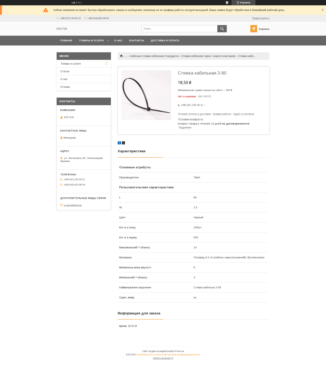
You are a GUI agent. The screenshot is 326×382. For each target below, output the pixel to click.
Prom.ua (179, 351)
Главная (66, 40)
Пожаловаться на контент (150, 354)
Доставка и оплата (165, 40)
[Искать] (222, 28)
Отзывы (65, 86)
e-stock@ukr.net (73, 205)
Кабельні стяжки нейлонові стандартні (154, 56)
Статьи (64, 71)
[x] (123, 143)
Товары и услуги (91, 40)
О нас (118, 40)
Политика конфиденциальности (183, 354)
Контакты (136, 40)
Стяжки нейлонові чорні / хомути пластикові (208, 56)
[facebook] (119, 143)
